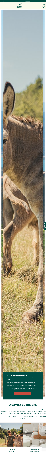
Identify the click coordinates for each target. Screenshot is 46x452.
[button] (22, 393)
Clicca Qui (28, 1)
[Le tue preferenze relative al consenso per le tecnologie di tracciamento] (45, 339)
